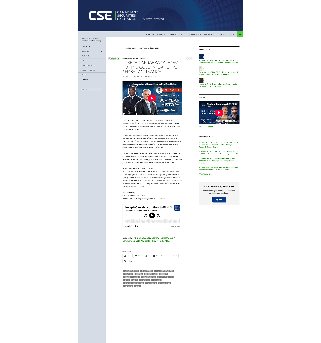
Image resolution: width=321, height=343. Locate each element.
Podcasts (161, 34)
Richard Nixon (164, 283)
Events (222, 34)
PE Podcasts (151, 76)
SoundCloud (167, 237)
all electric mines (131, 271)
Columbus (129, 274)
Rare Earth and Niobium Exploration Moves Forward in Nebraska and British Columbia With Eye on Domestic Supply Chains (219, 144)
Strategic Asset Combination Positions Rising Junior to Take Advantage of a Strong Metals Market (217, 160)
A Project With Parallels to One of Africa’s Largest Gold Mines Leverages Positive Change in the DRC (219, 61)
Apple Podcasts (142, 237)
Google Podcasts (141, 240)
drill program (151, 274)
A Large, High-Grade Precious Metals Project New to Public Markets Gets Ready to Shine (218, 168)
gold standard (149, 277)
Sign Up (219, 199)
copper (139, 274)
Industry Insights (210, 34)
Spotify (155, 237)
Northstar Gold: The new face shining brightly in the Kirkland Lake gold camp (218, 85)
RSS (168, 240)
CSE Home (232, 34)
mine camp (157, 280)
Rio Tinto (128, 286)
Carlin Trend (147, 271)
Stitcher (127, 240)
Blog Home (150, 34)
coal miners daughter (164, 271)
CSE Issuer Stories (194, 34)
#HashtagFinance (130, 58)
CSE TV (182, 34)
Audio (127, 76)
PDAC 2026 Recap (206, 174)
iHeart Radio (158, 240)
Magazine (173, 34)
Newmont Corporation (134, 283)
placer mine (151, 283)
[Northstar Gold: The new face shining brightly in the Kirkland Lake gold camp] (201, 80)
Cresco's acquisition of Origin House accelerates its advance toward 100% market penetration (219, 73)
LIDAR (135, 280)
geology (163, 274)
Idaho (127, 280)
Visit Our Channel (206, 126)
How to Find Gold (165, 277)
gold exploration (132, 277)
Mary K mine (145, 280)
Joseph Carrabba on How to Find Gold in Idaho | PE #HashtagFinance (150, 67)
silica (138, 286)
